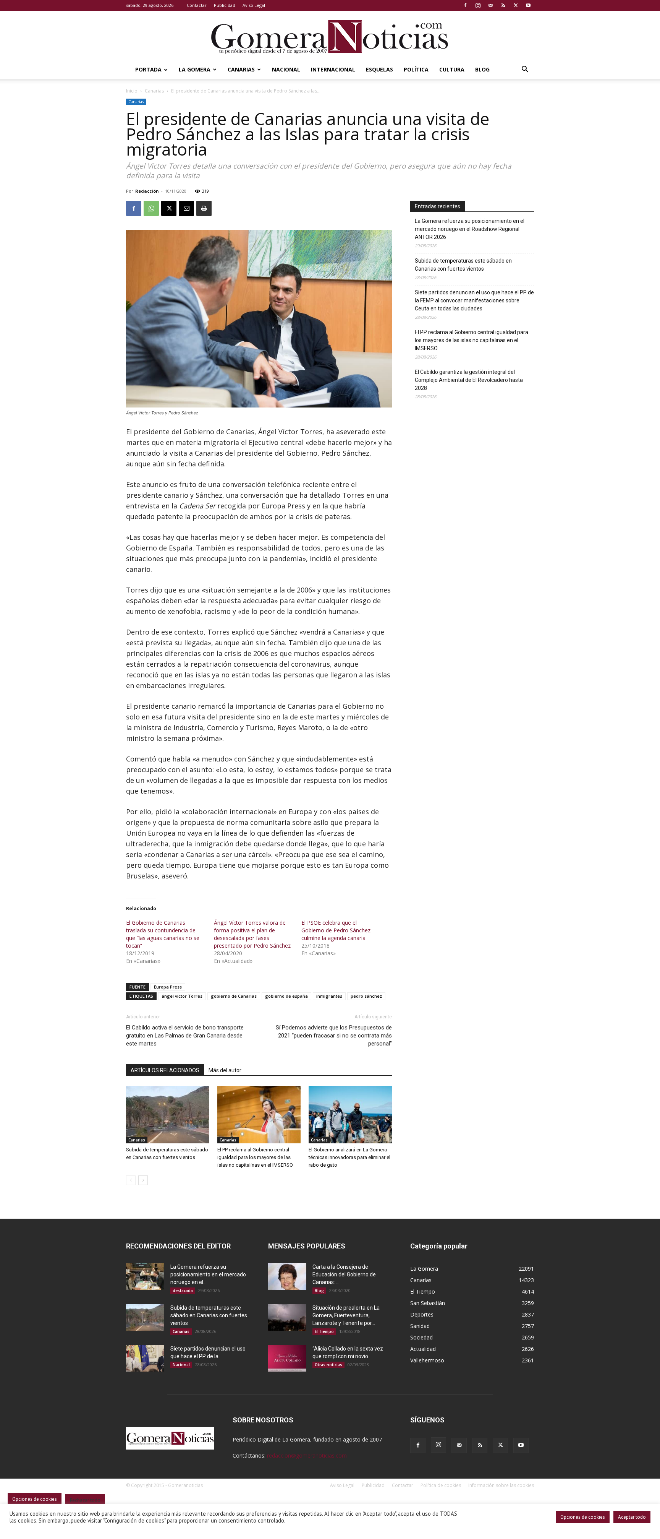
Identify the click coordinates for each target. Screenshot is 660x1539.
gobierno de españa (286, 996)
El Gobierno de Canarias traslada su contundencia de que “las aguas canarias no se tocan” (162, 934)
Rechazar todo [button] (85, 1500)
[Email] (186, 208)
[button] (525, 70)
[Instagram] (478, 5)
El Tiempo (324, 1331)
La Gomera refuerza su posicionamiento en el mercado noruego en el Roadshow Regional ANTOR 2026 (469, 229)
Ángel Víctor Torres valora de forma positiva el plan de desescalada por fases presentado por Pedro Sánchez (252, 934)
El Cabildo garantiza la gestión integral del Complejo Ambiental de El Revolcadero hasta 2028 (469, 380)
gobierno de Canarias (234, 996)
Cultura (451, 69)
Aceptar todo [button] (632, 1517)
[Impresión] (204, 208)
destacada (183, 1290)
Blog (482, 69)
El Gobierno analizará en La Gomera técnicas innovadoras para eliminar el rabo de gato (349, 1157)
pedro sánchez (366, 996)
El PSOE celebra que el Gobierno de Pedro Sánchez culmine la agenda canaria (335, 930)
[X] (515, 5)
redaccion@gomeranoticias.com (307, 1455)
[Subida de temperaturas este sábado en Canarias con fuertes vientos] (167, 1114)
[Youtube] (528, 5)
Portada (148, 69)
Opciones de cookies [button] (582, 1517)
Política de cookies (441, 1485)
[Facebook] (465, 5)
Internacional (333, 69)
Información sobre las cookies (501, 1485)
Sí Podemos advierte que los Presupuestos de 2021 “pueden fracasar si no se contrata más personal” (334, 1035)
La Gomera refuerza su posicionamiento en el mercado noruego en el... (208, 1274)
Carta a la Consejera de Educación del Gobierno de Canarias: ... (344, 1274)
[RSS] (503, 5)
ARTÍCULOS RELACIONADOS (165, 1070)
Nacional (286, 69)
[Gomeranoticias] (330, 36)
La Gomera (194, 69)
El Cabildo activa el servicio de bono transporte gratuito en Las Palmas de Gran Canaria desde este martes (185, 1035)
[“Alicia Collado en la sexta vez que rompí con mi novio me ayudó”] (287, 1358)
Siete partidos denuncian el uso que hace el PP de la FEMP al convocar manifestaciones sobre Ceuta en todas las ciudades (474, 300)
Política (416, 69)
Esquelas (379, 69)
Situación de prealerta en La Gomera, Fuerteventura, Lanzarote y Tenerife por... (346, 1315)
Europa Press (168, 987)
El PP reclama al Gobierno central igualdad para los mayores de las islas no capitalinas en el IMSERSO (255, 1157)
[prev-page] (131, 1180)
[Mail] (490, 5)
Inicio (132, 91)
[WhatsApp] (151, 208)
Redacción (147, 191)
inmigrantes (329, 996)
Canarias (241, 69)
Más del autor (225, 1070)
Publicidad (224, 5)
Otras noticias (328, 1364)
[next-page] (143, 1180)
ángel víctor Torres (182, 996)
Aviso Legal (254, 5)
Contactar (197, 5)
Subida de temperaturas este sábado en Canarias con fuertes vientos (463, 265)
